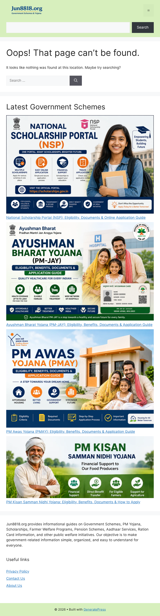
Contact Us (15, 578)
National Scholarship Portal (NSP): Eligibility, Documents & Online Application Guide (76, 217)
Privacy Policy (17, 571)
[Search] (76, 81)
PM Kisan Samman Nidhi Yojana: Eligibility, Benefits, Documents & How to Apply (73, 502)
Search (143, 27)
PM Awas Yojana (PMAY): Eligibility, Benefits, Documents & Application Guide (70, 431)
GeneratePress (95, 609)
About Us (14, 585)
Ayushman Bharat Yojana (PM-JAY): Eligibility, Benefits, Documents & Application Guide (79, 325)
